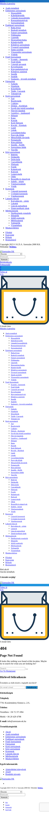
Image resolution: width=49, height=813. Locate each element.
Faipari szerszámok (19, 32)
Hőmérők (15, 216)
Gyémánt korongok (19, 194)
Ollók (13, 176)
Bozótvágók (16, 101)
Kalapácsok (16, 169)
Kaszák (14, 120)
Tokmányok (16, 93)
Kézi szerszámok (12, 152)
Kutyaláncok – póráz (20, 201)
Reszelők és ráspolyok (20, 179)
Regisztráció (10, 240)
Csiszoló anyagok (18, 64)
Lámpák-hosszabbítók (20, 18)
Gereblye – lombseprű (20, 113)
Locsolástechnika (18, 133)
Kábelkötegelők (17, 15)
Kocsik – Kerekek (19, 125)
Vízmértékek (16, 225)
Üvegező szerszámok (20, 47)
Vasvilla (14, 150)
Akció (8, 732)
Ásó (12, 98)
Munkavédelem (12, 228)
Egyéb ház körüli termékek (22, 108)
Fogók (13, 167)
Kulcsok (14, 172)
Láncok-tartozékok (19, 206)
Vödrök (14, 54)
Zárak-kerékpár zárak (20, 208)
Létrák (13, 130)
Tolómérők (15, 223)
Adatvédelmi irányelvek (15, 769)
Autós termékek (12, 8)
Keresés (4, 260)
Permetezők (16, 140)
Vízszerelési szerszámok (21, 52)
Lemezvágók (16, 174)
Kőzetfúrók (16, 89)
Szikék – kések (17, 181)
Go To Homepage (8, 671)
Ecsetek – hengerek (19, 59)
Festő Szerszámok (13, 57)
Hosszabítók (16, 13)
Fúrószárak (10, 81)
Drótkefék (15, 157)
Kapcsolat (9, 235)
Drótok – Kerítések (19, 106)
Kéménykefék (17, 42)
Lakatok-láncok (12, 198)
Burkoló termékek (18, 30)
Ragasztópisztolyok (19, 20)
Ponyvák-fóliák (17, 135)
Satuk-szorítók (17, 50)
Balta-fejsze (16, 28)
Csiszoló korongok (19, 191)
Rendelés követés (12, 774)
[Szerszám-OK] (7, 251)
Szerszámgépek (17, 23)
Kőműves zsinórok (19, 72)
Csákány (14, 103)
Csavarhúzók (16, 162)
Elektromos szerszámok (15, 10)
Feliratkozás (31, 687)
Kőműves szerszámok (20, 45)
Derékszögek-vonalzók (21, 213)
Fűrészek (15, 164)
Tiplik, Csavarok (18, 91)
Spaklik (14, 76)
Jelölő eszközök (17, 218)
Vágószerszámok (18, 184)
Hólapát (14, 115)
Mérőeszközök (11, 211)
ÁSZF (8, 772)
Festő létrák (16, 62)
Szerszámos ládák (18, 147)
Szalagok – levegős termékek (23, 79)
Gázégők (15, 37)
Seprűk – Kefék (17, 145)
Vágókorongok (17, 196)
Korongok (9, 189)
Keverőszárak (17, 67)
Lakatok (14, 203)
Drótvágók (15, 159)
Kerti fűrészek (17, 123)
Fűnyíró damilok (18, 111)
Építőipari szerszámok (14, 25)
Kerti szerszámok (12, 96)
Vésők (13, 186)
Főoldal (8, 232)
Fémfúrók (15, 86)
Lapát (13, 128)
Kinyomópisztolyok (19, 69)
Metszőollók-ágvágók (20, 137)
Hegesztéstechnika (19, 40)
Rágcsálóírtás (16, 142)
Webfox (12, 247)
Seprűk (14, 74)
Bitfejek (14, 154)
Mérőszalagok (17, 220)
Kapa (13, 118)
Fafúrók (14, 84)
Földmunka (16, 35)
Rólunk (8, 237)
